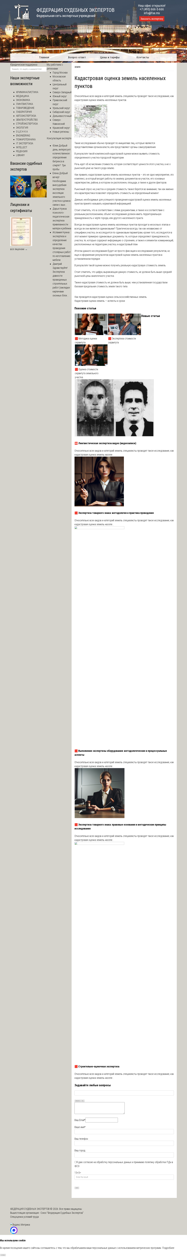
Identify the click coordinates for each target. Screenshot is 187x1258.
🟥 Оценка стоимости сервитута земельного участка (86, 373)
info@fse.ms (152, 13)
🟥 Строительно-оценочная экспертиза (97, 1066)
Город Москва (60, 72)
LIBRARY (20, 155)
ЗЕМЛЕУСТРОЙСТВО (27, 119)
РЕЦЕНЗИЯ (21, 151)
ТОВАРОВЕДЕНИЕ (25, 107)
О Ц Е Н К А (22, 131)
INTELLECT (21, 147)
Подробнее (168, 1247)
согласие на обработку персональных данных (107, 1162)
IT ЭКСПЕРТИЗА (24, 143)
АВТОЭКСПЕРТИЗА (26, 115)
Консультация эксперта (59, 138)
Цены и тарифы (110, 57)
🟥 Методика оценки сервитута (86, 340)
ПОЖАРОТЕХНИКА (26, 139)
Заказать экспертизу (152, 18)
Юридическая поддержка (23, 64)
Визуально (78, 1100)
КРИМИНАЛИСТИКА (27, 92)
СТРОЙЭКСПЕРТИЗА (27, 123)
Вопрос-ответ (77, 57)
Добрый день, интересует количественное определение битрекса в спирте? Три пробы (62, 157)
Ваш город (80, 1150)
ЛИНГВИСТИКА (24, 103)
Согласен (3, 1255)
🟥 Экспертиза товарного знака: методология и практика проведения (114, 512)
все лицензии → (18, 249)
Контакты (142, 57)
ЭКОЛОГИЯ (22, 127)
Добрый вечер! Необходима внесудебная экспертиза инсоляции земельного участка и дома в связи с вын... (61, 189)
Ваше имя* (80, 1127)
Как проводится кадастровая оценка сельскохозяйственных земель (111, 296)
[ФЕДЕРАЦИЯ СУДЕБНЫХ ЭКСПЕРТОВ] (20, 20)
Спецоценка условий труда (24, 1216)
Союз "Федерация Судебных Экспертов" (62, 1212)
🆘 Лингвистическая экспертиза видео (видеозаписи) (105, 443)
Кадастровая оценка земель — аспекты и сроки (100, 300)
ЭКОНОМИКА (23, 100)
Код (82, 1100)
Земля (77, 67)
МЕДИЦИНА (22, 96)
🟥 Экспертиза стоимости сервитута (122, 340)
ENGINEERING (23, 135)
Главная (44, 57)
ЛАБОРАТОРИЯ (24, 111)
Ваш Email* (80, 1120)
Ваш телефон (81, 1138)
